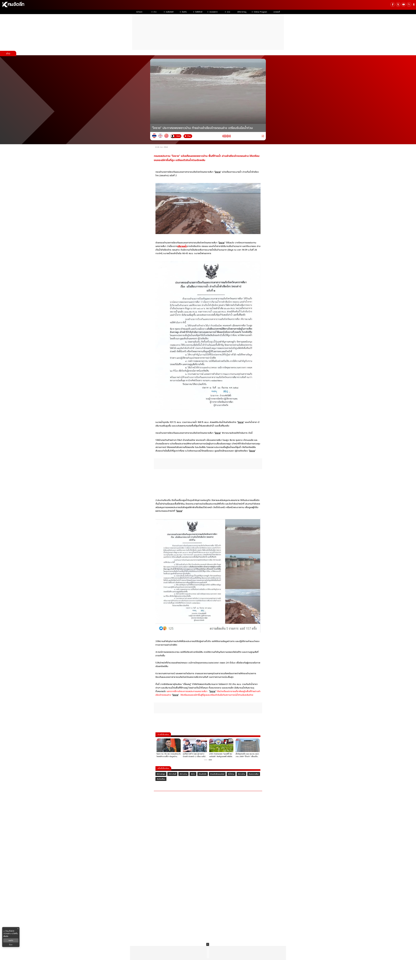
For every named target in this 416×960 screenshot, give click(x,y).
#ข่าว (193, 774)
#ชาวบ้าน (241, 774)
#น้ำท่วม (231, 774)
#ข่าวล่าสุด (161, 774)
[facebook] (393, 4)
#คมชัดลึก (203, 774)
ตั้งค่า (11, 945)
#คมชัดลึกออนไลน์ (217, 774)
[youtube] (403, 4)
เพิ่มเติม (5, 936)
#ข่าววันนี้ (172, 774)
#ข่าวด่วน (183, 774)
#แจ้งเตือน (161, 779)
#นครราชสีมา (254, 774)
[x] (398, 4)
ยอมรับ (11, 940)
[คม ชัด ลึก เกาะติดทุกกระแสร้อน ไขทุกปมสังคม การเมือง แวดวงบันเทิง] (208, 5)
